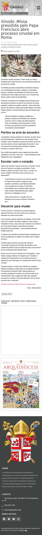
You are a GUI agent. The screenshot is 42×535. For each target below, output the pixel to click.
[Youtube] (8, 13)
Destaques (11, 42)
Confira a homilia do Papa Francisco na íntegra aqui (18, 284)
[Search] (16, 13)
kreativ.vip (22, 530)
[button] (38, 7)
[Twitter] (5, 13)
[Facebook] (2, 13)
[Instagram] (10, 13)
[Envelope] (13, 13)
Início (3, 42)
